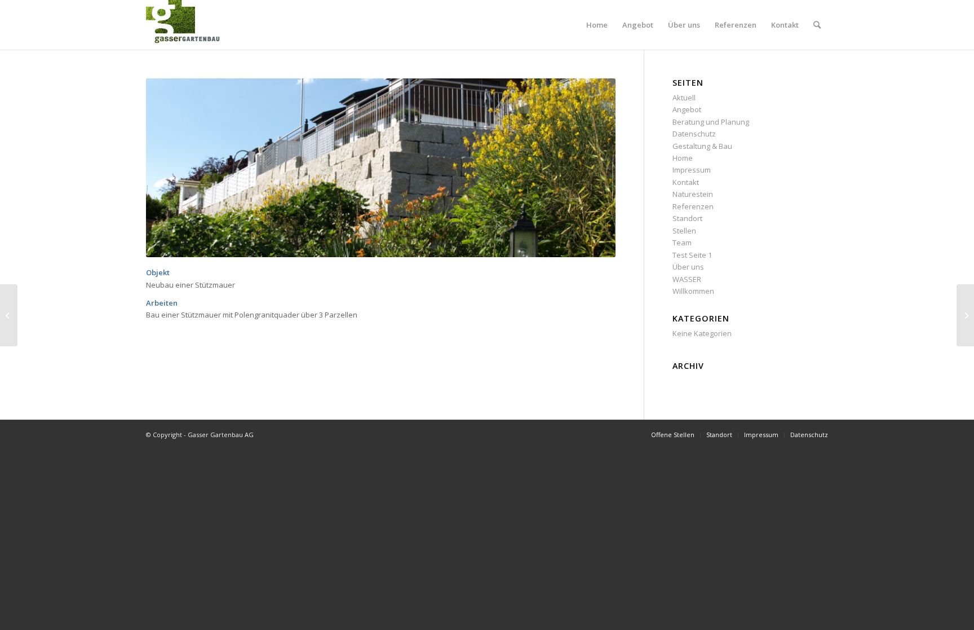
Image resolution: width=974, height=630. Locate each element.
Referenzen (693, 206)
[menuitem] (597, 25)
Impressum (691, 170)
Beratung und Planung (710, 122)
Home (682, 158)
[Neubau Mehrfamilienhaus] (965, 315)
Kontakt (685, 182)
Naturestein (692, 194)
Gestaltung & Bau (702, 146)
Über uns (688, 267)
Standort (687, 218)
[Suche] (817, 25)
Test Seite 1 (692, 255)
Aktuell (684, 97)
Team (682, 242)
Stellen (684, 231)
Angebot (686, 109)
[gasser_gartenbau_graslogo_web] (188, 25)
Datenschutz (694, 134)
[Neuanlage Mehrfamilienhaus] (8, 315)
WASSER (686, 279)
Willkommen (693, 291)
